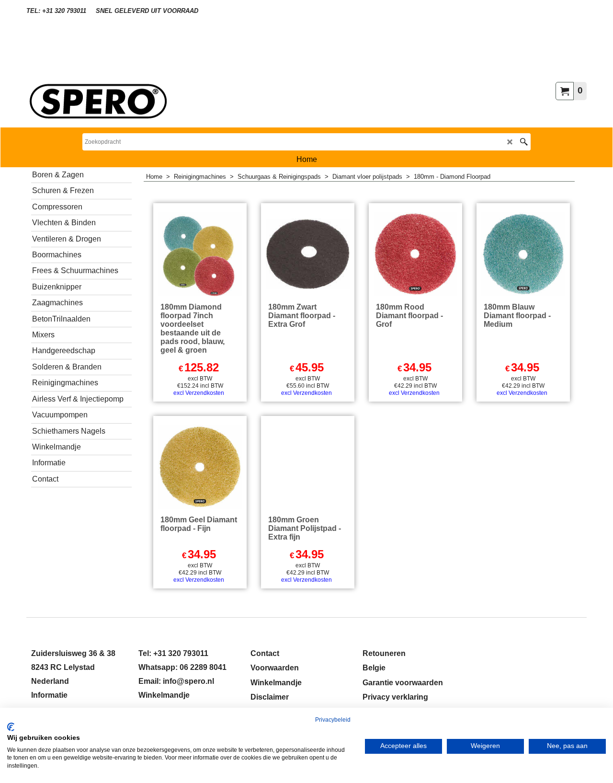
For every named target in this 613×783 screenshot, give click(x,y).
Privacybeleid (333, 719)
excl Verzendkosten (198, 393)
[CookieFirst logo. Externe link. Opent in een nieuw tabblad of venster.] (10, 727)
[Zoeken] (524, 141)
